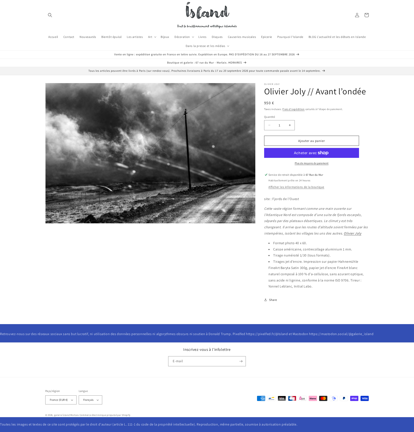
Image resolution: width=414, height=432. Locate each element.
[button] (50, 15)
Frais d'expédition (293, 109)
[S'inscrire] (241, 361)
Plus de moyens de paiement (312, 163)
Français (88, 400)
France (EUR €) (59, 400)
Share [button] (273, 299)
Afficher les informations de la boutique (296, 187)
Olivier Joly (352, 233)
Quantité (269, 116)
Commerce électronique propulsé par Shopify (105, 414)
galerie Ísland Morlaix (66, 414)
